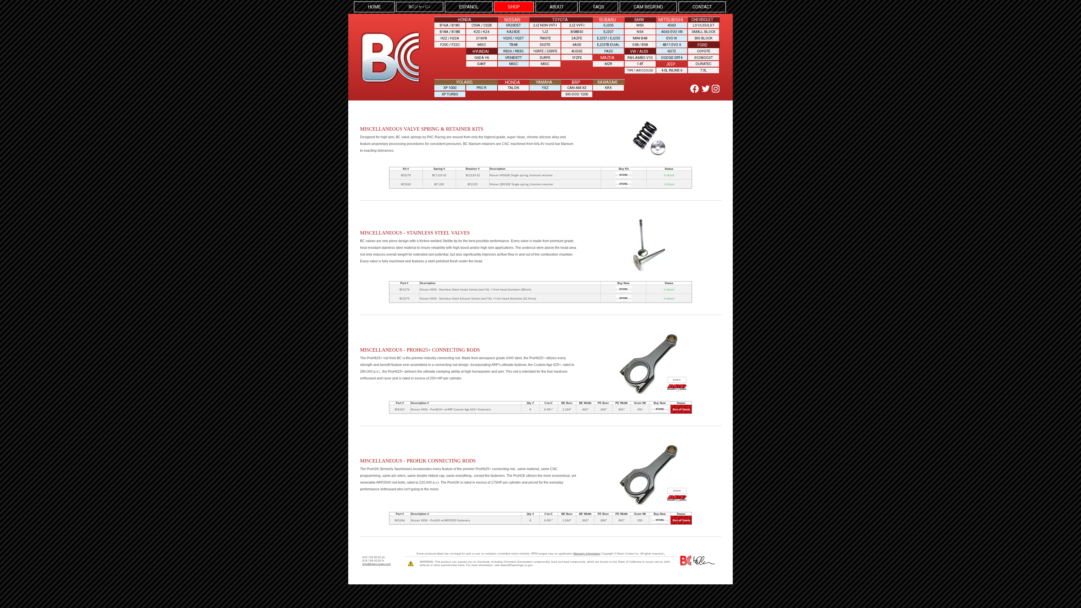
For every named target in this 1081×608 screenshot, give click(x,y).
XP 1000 (449, 88)
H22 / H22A (450, 38)
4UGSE (576, 51)
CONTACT (702, 7)
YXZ (545, 88)
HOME (374, 7)
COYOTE (703, 51)
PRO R (481, 88)
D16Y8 (481, 38)
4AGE (576, 45)
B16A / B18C (450, 25)
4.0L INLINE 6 (671, 70)
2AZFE (576, 38)
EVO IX (671, 38)
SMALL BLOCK (704, 32)
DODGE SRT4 (671, 57)
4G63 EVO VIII (672, 32)
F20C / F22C (450, 45)
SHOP (514, 7)
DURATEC (703, 64)
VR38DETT (513, 57)
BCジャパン (420, 7)
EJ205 (608, 25)
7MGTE (545, 38)
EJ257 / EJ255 (608, 38)
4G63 (671, 25)
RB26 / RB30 (513, 51)
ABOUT (557, 7)
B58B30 (577, 32)
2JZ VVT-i (576, 25)
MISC (481, 45)
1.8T (640, 64)
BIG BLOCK (704, 38)
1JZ (545, 32)
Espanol (469, 7)
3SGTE (545, 45)
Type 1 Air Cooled (640, 70)
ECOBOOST (703, 57)
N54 (640, 32)
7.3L (703, 70)
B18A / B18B (450, 32)
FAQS (598, 7)
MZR (608, 64)
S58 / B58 (640, 45)
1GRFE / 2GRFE (545, 51)
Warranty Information (586, 553)
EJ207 (608, 32)
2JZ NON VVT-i (545, 25)
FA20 (608, 51)
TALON (513, 88)
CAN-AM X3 (576, 88)
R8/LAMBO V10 (640, 57)
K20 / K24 (481, 32)
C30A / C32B (482, 25)
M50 (640, 25)
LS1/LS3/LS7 (703, 25)
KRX (608, 88)
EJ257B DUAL (608, 45)
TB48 (513, 45)
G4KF (481, 64)
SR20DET (513, 25)
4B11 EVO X (671, 45)
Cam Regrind (648, 7)
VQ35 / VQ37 (513, 38)
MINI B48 (640, 38)
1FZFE (577, 57)
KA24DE (513, 32)
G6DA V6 (481, 57)
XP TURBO (450, 94)
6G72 (671, 51)
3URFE (545, 57)
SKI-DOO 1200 (576, 94)
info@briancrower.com (376, 563)
